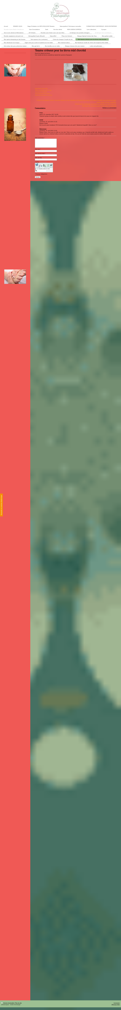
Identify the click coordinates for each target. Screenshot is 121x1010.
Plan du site (18, 1003)
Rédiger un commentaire (109, 107)
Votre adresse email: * (45, 153)
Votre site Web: (38, 157)
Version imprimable (8, 1003)
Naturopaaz (43, 129)
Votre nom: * (38, 149)
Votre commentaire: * (40, 138)
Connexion (117, 1003)
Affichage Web (116, 1004)
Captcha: (41, 162)
